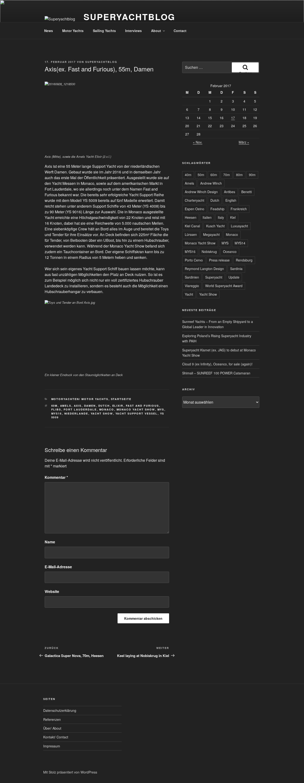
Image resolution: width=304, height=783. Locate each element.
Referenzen (52, 719)
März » (244, 142)
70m (226, 174)
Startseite (121, 399)
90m (252, 174)
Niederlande (76, 413)
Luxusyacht (239, 226)
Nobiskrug (209, 251)
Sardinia (236, 268)
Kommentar (56, 477)
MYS (160, 409)
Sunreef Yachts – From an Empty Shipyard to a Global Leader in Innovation (217, 324)
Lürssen (191, 234)
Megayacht (211, 234)
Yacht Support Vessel (136, 413)
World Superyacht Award (223, 285)
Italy (221, 217)
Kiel (233, 217)
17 (233, 117)
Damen (90, 405)
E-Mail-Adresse (58, 566)
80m (239, 174)
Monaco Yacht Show (136, 409)
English (230, 200)
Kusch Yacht (215, 226)
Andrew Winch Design (201, 191)
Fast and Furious (142, 405)
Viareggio (192, 285)
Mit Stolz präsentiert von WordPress (70, 772)
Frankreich (239, 208)
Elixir (118, 405)
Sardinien (192, 277)
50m (201, 174)
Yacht (189, 294)
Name (50, 542)
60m (54, 405)
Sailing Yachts (104, 30)
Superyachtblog (129, 16)
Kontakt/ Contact (55, 737)
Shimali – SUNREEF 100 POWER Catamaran (216, 373)
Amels (65, 405)
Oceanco (230, 251)
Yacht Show (102, 413)
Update (233, 277)
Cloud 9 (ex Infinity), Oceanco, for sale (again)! (217, 364)
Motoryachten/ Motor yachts (80, 399)
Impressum (51, 746)
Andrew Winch (211, 183)
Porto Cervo (194, 260)
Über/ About (52, 728)
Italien (207, 217)
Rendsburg (244, 260)
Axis (78, 405)
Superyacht (213, 277)
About (156, 30)
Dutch (104, 405)
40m (188, 174)
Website (52, 591)
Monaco (106, 409)
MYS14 (240, 243)
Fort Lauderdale (80, 409)
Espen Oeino (194, 208)
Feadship (217, 208)
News (48, 30)
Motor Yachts (73, 30)
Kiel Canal (192, 226)
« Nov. (197, 142)
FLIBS (56, 409)
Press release (219, 260)
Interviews (133, 30)
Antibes (229, 191)
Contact (180, 30)
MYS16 (56, 413)
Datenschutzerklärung (59, 710)
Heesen (190, 217)
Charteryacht (194, 200)
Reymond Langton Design (204, 268)
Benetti (246, 191)
